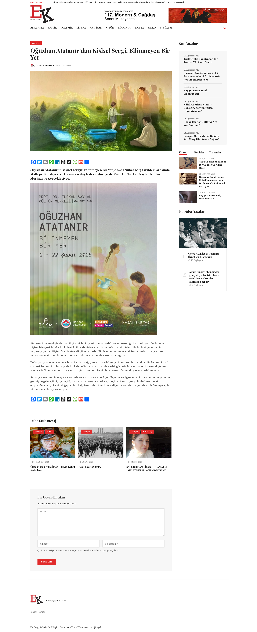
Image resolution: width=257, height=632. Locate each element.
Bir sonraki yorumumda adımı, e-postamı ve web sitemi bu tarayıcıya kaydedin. (80, 550)
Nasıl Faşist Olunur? (89, 466)
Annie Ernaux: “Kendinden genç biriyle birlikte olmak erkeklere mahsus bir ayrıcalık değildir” (204, 276)
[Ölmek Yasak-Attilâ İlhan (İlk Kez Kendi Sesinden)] (52, 442)
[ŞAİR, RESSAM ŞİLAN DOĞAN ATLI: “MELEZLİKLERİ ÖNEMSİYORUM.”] (148, 442)
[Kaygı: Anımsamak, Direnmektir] (188, 196)
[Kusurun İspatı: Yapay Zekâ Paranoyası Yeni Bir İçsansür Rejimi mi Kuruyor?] (188, 178)
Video (49, 431)
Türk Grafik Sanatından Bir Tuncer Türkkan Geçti (47, 2)
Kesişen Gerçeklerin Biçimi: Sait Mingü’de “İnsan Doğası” (201, 138)
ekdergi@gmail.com (55, 600)
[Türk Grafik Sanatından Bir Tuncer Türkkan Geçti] (188, 163)
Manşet (36, 43)
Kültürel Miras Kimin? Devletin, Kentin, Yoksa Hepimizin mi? (198, 108)
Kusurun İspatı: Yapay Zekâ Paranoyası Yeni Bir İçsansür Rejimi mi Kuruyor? (105, 2)
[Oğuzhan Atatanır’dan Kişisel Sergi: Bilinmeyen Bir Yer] (101, 111)
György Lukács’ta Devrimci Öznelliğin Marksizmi (203, 255)
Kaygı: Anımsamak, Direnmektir (155, 2)
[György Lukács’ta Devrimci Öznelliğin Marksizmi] (203, 233)
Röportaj (147, 431)
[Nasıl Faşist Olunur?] (100, 442)
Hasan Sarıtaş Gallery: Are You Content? (200, 123)
